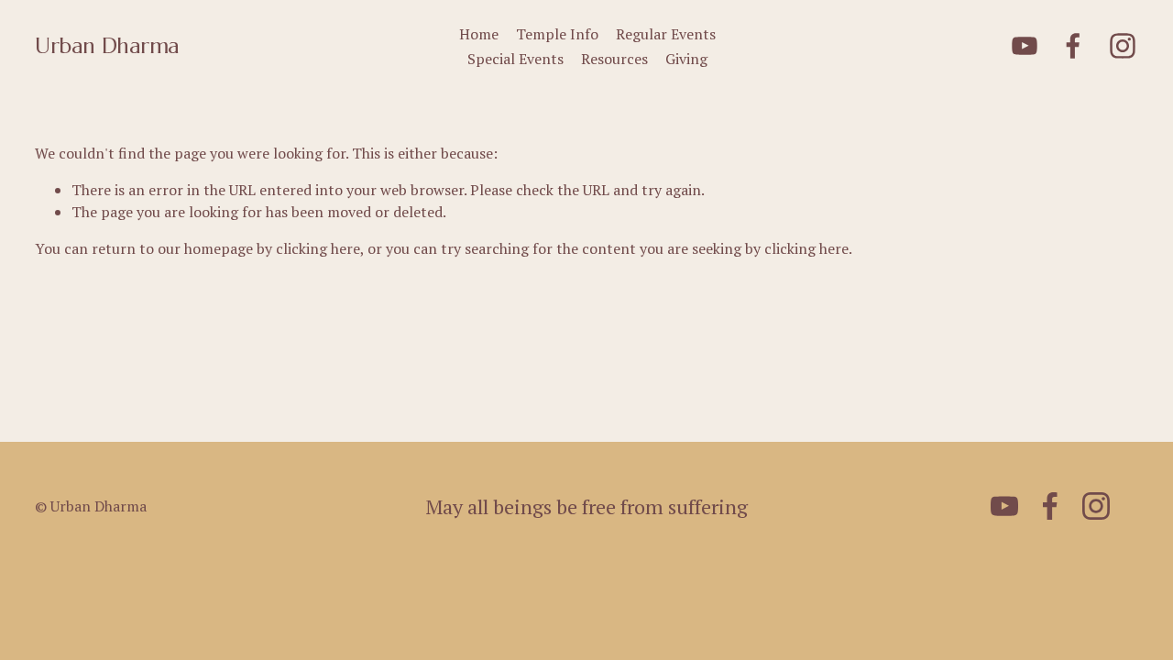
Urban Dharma (107, 46)
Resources (614, 59)
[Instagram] (1122, 45)
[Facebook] (1073, 45)
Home (479, 34)
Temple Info (557, 34)
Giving (686, 59)
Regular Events (666, 34)
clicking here (318, 248)
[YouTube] (1024, 45)
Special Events (515, 59)
